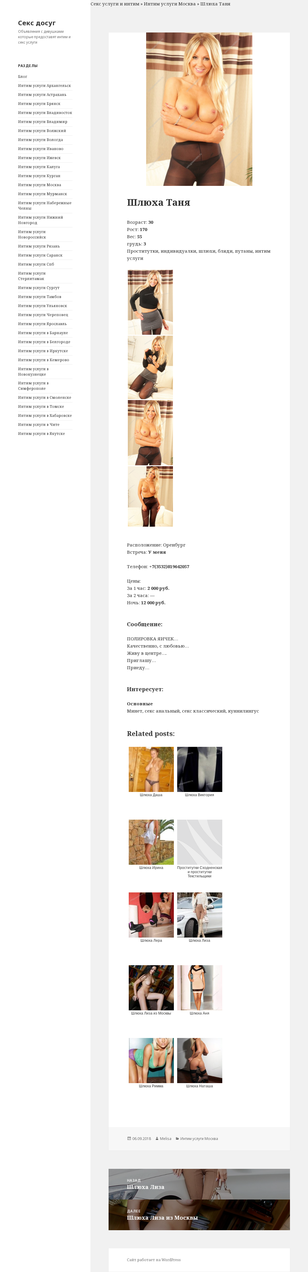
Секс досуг (37, 22)
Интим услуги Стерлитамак (32, 276)
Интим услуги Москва (39, 184)
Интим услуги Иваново (40, 148)
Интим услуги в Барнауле (43, 332)
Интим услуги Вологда (40, 139)
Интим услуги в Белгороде (44, 341)
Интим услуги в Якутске (41, 433)
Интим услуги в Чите (39, 424)
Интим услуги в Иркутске (43, 350)
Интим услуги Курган (39, 175)
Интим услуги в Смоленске (44, 397)
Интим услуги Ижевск (39, 157)
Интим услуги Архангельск (44, 85)
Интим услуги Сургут (39, 287)
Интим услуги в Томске (41, 406)
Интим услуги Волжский (42, 130)
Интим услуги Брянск (39, 103)
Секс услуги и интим (115, 4)
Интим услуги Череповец (43, 314)
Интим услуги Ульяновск (42, 305)
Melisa (165, 1138)
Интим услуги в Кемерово (43, 359)
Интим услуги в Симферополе (33, 385)
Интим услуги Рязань (39, 246)
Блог (22, 76)
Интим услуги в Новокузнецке (33, 371)
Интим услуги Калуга (39, 166)
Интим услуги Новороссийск (32, 234)
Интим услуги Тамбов (39, 296)
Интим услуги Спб (36, 264)
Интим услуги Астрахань (42, 94)
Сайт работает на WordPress (154, 1259)
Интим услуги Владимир (42, 121)
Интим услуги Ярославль (42, 323)
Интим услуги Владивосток (45, 112)
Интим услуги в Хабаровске (45, 415)
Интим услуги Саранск (40, 255)
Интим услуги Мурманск (42, 193)
